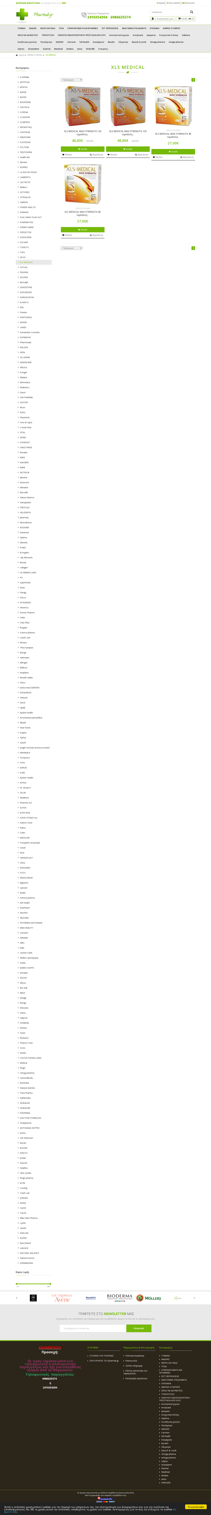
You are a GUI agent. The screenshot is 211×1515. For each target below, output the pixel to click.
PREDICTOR (25, 232)
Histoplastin (25, 502)
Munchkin (24, 917)
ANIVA (23, 1203)
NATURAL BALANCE (29, 1253)
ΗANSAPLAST (26, 857)
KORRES (24, 167)
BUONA (23, 1148)
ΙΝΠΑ (22, 352)
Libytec (21, 48)
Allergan (23, 662)
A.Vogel (23, 372)
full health (84, 42)
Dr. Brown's (25, 787)
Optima (23, 537)
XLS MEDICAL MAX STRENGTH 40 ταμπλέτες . (173, 135)
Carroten (71, 42)
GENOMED (25, 867)
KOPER (23, 1238)
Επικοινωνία (189, 3)
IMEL (22, 942)
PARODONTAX (27, 297)
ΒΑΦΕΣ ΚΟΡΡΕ (27, 967)
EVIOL (23, 412)
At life (22, 1183)
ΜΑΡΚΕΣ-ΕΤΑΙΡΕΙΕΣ (171, 28)
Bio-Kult (23, 987)
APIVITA (23, 87)
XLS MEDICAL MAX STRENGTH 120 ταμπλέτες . (82, 133)
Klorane (23, 162)
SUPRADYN (25, 337)
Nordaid (23, 972)
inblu (22, 947)
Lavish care (25, 637)
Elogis (22, 1068)
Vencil (22, 702)
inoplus (23, 732)
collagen (24, 567)
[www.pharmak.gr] (35, 22)
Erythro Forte (26, 822)
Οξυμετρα (123, 42)
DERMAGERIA (26, 1263)
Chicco (23, 597)
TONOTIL (24, 247)
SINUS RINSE (26, 447)
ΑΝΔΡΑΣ (33, 28)
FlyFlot (23, 737)
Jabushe (23, 477)
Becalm (111, 42)
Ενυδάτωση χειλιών (27, 42)
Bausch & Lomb (139, 42)
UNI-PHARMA (26, 397)
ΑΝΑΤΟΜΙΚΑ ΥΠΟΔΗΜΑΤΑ (134, 28)
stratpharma (25, 1123)
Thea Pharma (26, 1093)
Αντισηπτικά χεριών (119, 35)
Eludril (22, 892)
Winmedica (25, 382)
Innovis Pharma (27, 612)
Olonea (23, 1027)
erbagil (23, 997)
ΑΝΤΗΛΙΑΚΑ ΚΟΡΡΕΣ (30, 1128)
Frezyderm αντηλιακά (30, 842)
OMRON (24, 202)
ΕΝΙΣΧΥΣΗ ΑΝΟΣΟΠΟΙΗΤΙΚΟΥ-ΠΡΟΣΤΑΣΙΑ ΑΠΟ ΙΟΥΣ (82, 35)
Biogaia (23, 627)
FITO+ (23, 872)
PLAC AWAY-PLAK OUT (31, 217)
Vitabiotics (24, 387)
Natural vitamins (27, 1088)
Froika (23, 547)
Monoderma (26, 522)
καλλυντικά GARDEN (29, 687)
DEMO (23, 437)
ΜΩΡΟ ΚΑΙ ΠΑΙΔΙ (47, 28)
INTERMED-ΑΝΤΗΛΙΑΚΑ (31, 922)
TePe (22, 252)
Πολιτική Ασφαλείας (134, 1355)
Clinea (23, 1012)
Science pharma (27, 632)
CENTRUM (25, 132)
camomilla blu (26, 1078)
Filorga (23, 592)
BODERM (24, 527)
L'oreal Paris (25, 427)
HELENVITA (25, 512)
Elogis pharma (26, 1178)
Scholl (22, 847)
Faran (22, 1032)
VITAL (22, 432)
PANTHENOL (26, 317)
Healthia (24, 1168)
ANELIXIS (24, 1233)
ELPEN (23, 807)
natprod (23, 1017)
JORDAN (24, 1198)
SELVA (23, 792)
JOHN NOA (25, 812)
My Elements (26, 557)
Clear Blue (24, 622)
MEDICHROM (26, 877)
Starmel (46, 48)
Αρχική (161, 3)
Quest (23, 392)
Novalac (24, 452)
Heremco (24, 607)
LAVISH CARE (26, 952)
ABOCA (23, 367)
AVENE (23, 92)
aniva (79, 48)
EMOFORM (25, 137)
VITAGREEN (25, 602)
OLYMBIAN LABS (28, 572)
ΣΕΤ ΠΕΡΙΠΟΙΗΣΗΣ (110, 28)
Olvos (22, 682)
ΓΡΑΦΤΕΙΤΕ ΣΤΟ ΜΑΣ (106, 1313)
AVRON (23, 767)
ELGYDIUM (25, 142)
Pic (21, 577)
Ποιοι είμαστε (174, 3)
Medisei (23, 377)
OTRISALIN (25, 197)
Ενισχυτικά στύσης (168, 35)
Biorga (23, 652)
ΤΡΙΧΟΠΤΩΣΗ (48, 35)
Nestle (23, 1053)
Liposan (23, 887)
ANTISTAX (25, 82)
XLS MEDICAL (26, 262)
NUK (22, 852)
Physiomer (25, 417)
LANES (23, 327)
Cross (22, 1048)
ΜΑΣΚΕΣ (60, 42)
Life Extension (26, 1138)
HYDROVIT (25, 442)
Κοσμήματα (98, 42)
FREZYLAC (25, 507)
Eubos (23, 827)
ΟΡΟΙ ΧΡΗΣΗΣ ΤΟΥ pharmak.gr (104, 1360)
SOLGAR (24, 242)
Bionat (23, 562)
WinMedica (25, 752)
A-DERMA (24, 77)
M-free (23, 782)
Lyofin (23, 1223)
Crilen (22, 617)
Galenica (186, 35)
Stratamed (25, 1103)
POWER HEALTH (27, 207)
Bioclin (23, 1143)
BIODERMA (25, 102)
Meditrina (24, 797)
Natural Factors (27, 1258)
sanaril (23, 1228)
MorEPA (24, 912)
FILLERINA (25, 357)
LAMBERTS (25, 177)
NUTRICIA (24, 472)
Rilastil (23, 722)
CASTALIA (24, 107)
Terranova (25, 757)
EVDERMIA (25, 1113)
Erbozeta (24, 1007)
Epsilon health (26, 712)
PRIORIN (24, 272)
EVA (22, 307)
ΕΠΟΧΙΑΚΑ (154, 28)
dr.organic (24, 552)
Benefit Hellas (26, 677)
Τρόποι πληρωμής (133, 1365)
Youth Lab (24, 1193)
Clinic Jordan (25, 1173)
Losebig (23, 1188)
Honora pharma (27, 897)
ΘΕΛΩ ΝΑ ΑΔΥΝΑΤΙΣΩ (28, 35)
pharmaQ (24, 517)
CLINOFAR (25, 117)
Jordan (23, 1158)
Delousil (23, 697)
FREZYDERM (26, 152)
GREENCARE (26, 362)
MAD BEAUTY (26, 927)
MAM (22, 467)
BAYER (23, 97)
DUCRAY (24, 277)
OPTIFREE (24, 192)
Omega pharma (157, 42)
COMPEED (25, 122)
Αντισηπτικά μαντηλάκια (31, 717)
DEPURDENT (26, 292)
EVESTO (23, 1153)
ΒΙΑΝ (22, 457)
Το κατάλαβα (196, 1507)
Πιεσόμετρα (46, 42)
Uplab (22, 707)
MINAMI (24, 937)
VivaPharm (25, 907)
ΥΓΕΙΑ (61, 28)
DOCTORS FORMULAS (30, 1118)
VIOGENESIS (25, 692)
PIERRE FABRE (27, 227)
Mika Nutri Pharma (28, 1218)
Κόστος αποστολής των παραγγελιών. (135, 1372)
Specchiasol (25, 1243)
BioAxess (24, 1037)
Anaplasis (24, 672)
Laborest (24, 1248)
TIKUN (23, 1213)
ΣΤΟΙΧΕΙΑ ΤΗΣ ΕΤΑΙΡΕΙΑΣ (102, 1355)
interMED (24, 462)
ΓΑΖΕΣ (23, 1208)
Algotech (24, 882)
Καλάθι (84, 149)
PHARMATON (26, 222)
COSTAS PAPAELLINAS (30, 1058)
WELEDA (24, 347)
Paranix (23, 312)
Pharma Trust (26, 1042)
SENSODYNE (26, 287)
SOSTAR (24, 402)
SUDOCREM (25, 237)
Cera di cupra (26, 422)
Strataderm (33, 48)
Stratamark (25, 1108)
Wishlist (68, 154)
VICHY (23, 257)
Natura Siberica (27, 497)
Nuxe (22, 587)
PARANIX (24, 212)
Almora (23, 642)
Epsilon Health (26, 777)
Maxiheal (58, 48)
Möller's (23, 187)
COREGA (24, 112)
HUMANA (24, 1022)
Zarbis (23, 962)
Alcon (22, 407)
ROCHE (23, 977)
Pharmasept (25, 342)
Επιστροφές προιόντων (136, 1378)
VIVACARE (90, 48)
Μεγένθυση (97, 154)
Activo (23, 1133)
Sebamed (24, 532)
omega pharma (176, 42)
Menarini (24, 487)
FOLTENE (24, 147)
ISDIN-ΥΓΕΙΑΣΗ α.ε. (29, 817)
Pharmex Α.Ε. (26, 802)
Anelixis (69, 48)
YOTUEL (24, 267)
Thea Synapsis (26, 647)
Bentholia (24, 1083)
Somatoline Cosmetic (30, 332)
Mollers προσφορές (29, 957)
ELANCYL (24, 302)
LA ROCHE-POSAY (28, 172)
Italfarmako (25, 1098)
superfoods (25, 582)
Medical (23, 1063)
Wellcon (23, 667)
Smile (22, 772)
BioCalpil (24, 282)
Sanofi (23, 742)
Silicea (23, 982)
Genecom (24, 482)
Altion (22, 992)
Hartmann (24, 657)
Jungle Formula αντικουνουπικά (35, 747)
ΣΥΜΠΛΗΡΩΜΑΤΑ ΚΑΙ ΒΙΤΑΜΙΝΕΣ (82, 28)
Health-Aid (25, 157)
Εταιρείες (103, 48)
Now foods (25, 727)
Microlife (24, 492)
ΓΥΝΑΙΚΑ (21, 28)
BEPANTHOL (26, 127)
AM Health (25, 902)
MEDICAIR (25, 837)
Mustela (23, 542)
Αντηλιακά (138, 35)
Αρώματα (151, 35)
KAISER (23, 322)
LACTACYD (25, 182)
